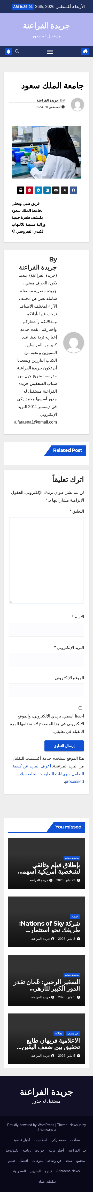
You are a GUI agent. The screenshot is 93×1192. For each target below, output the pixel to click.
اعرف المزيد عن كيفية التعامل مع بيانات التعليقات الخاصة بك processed (48, 774)
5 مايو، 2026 (66, 997)
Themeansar (47, 1129)
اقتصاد (75, 916)
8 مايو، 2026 (66, 939)
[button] (17, 51)
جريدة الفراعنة (46, 25)
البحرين (35, 1171)
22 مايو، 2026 (65, 880)
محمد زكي (58, 1140)
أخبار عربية (56, 1150)
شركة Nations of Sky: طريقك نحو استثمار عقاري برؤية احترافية (49, 930)
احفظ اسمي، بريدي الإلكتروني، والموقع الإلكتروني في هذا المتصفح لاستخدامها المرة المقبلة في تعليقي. (47, 724)
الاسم (78, 617)
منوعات (37, 1161)
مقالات (58, 1033)
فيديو (48, 1171)
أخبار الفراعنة (78, 1150)
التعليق (77, 511)
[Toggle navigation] (50, 51)
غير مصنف (73, 1033)
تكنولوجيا (12, 1150)
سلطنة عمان (72, 858)
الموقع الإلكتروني (69, 678)
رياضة (26, 1150)
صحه (68, 1161)
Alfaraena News (68, 1171)
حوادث (39, 1150)
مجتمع (80, 1161)
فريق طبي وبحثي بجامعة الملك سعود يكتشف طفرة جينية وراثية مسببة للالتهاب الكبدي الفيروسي (28, 217)
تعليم (11, 1161)
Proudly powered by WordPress (31, 1125)
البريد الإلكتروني (69, 647)
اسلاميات (40, 1140)
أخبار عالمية (21, 1140)
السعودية (19, 1171)
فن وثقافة (54, 1161)
